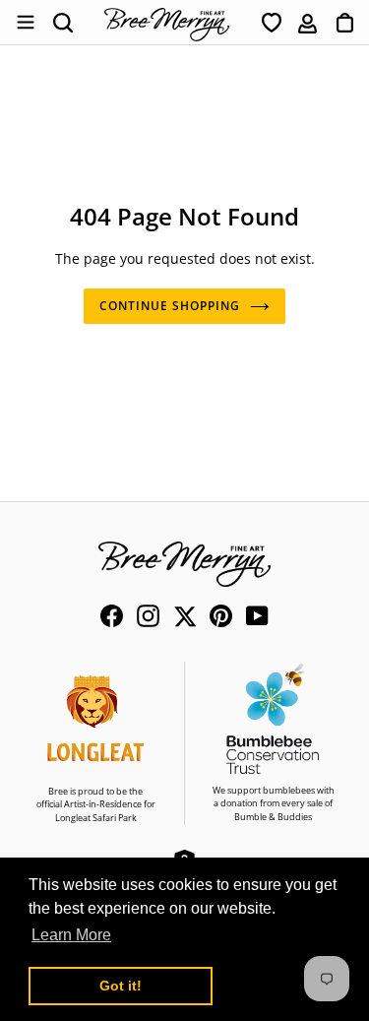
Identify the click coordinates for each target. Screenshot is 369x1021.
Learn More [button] (71, 934)
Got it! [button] (120, 985)
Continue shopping (169, 305)
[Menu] (24, 22)
